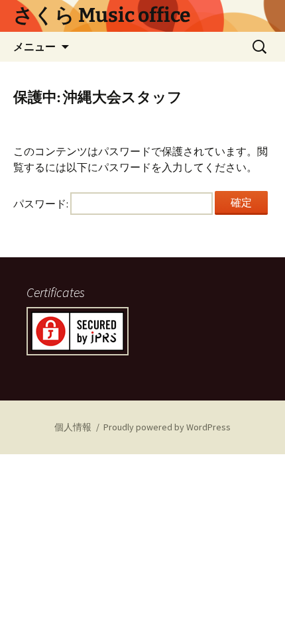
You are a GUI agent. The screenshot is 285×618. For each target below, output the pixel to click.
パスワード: (41, 203)
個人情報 (72, 427)
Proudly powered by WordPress (167, 427)
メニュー (34, 46)
